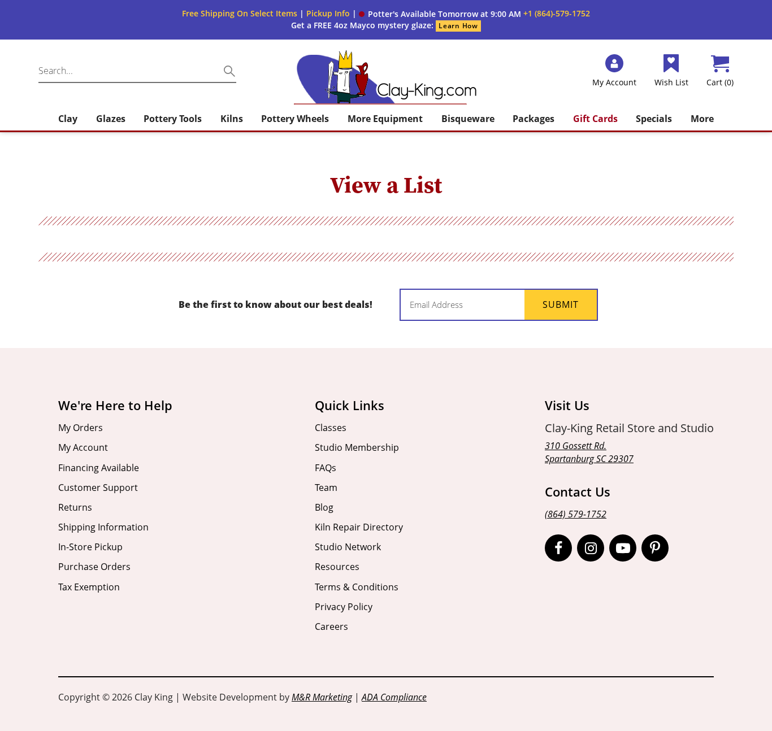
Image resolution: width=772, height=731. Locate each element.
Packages (533, 118)
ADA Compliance (394, 697)
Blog (324, 507)
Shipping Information (103, 527)
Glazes (110, 118)
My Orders (80, 427)
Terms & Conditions (356, 587)
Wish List (671, 82)
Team (326, 487)
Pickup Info (328, 13)
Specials (654, 118)
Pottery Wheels (295, 118)
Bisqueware (468, 118)
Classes (330, 427)
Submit (561, 304)
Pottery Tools (173, 118)
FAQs (325, 468)
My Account (83, 447)
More (702, 118)
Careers (331, 626)
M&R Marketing (322, 697)
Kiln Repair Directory (359, 527)
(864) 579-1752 (575, 514)
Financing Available (98, 468)
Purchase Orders (94, 566)
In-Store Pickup (90, 547)
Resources (337, 566)
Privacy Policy (343, 607)
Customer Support (98, 487)
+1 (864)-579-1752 (556, 13)
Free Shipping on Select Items (239, 13)
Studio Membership (357, 447)
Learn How (458, 26)
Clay (67, 118)
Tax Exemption (89, 587)
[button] (440, 14)
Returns (75, 507)
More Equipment (385, 118)
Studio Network (348, 547)
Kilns (231, 118)
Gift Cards (595, 118)
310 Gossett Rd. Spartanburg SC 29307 (589, 452)
